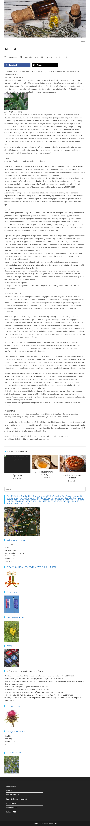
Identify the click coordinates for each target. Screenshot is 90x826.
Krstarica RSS (8, 545)
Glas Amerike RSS (10, 550)
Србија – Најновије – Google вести (26, 671)
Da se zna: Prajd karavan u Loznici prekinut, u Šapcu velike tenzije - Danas (29, 692)
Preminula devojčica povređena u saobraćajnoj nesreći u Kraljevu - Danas (29, 679)
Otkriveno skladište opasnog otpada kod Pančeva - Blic (23, 687)
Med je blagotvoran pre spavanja (45, 473)
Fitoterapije (27, 57)
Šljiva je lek (17, 475)
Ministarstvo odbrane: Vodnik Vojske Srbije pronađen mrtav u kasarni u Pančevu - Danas (35, 676)
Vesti (65, 57)
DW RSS (7, 548)
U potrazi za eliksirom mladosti (72, 476)
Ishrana (7, 747)
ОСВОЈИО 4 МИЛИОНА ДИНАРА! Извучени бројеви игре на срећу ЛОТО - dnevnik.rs (34, 695)
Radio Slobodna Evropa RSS (14, 553)
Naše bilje (39, 57)
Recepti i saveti (53, 57)
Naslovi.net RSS (9, 556)
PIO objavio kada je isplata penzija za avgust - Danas (22, 689)
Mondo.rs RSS (9, 558)
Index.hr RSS (8, 561)
